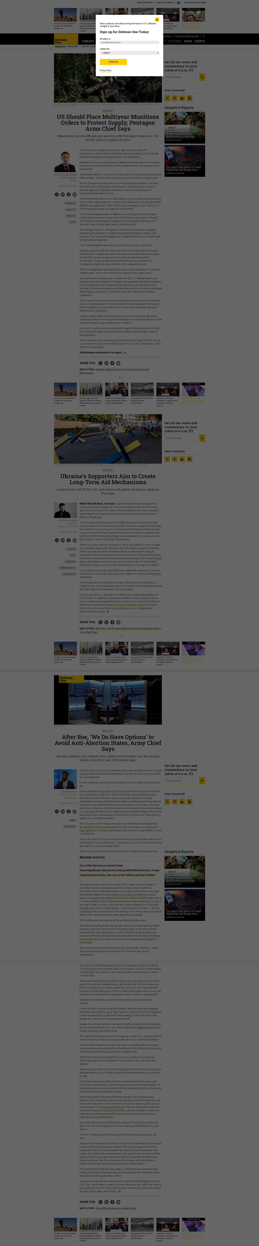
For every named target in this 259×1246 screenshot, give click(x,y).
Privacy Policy (105, 70)
